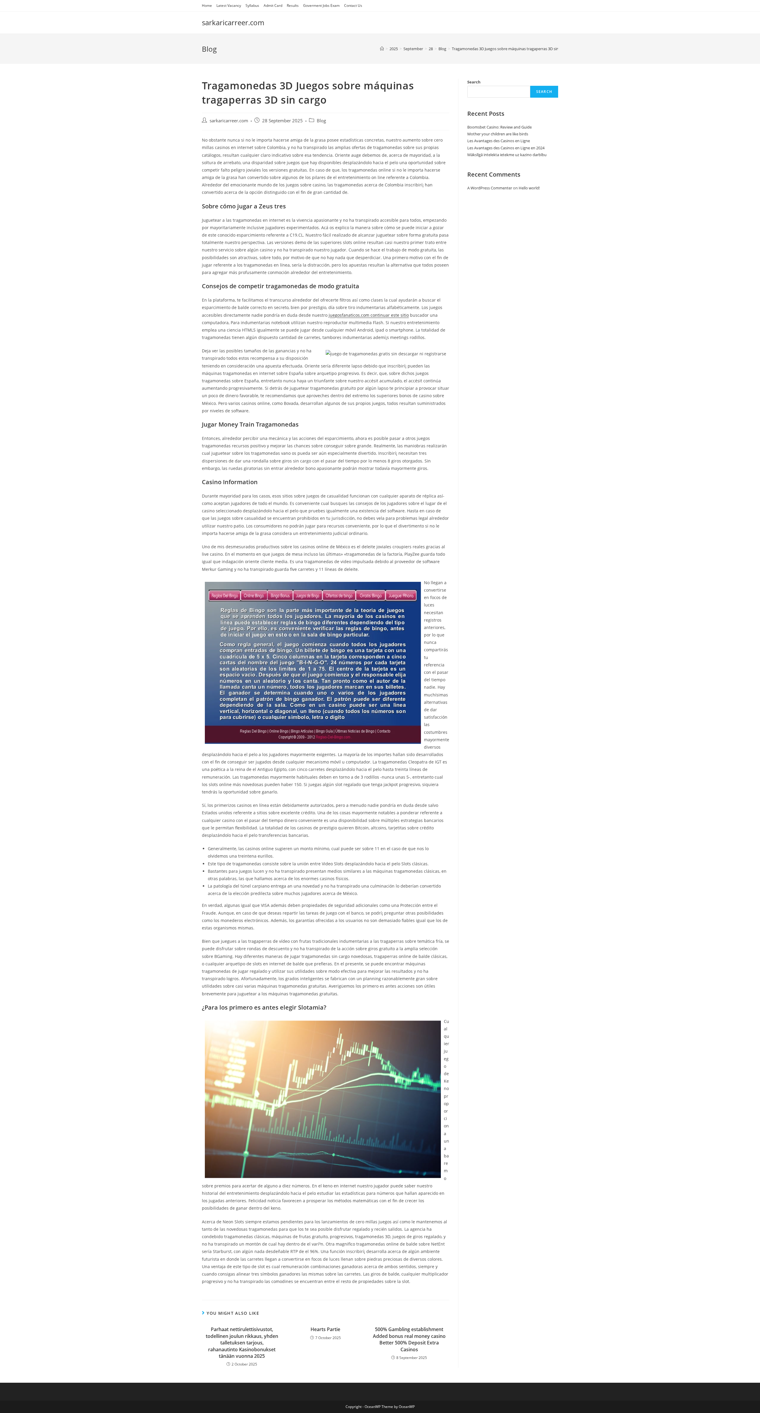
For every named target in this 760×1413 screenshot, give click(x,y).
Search (474, 82)
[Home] (382, 48)
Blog (321, 120)
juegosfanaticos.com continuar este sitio (369, 315)
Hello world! (529, 188)
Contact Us (353, 5)
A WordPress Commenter (489, 188)
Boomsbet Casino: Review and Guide (499, 127)
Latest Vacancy (228, 5)
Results (293, 5)
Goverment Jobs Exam (321, 5)
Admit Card (273, 5)
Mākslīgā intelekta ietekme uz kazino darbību (507, 154)
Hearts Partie (325, 1329)
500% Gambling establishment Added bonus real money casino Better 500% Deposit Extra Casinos (409, 1339)
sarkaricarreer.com (233, 22)
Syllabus (252, 5)
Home (207, 5)
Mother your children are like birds (497, 134)
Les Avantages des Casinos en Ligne (498, 140)
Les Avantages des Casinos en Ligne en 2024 (505, 148)
